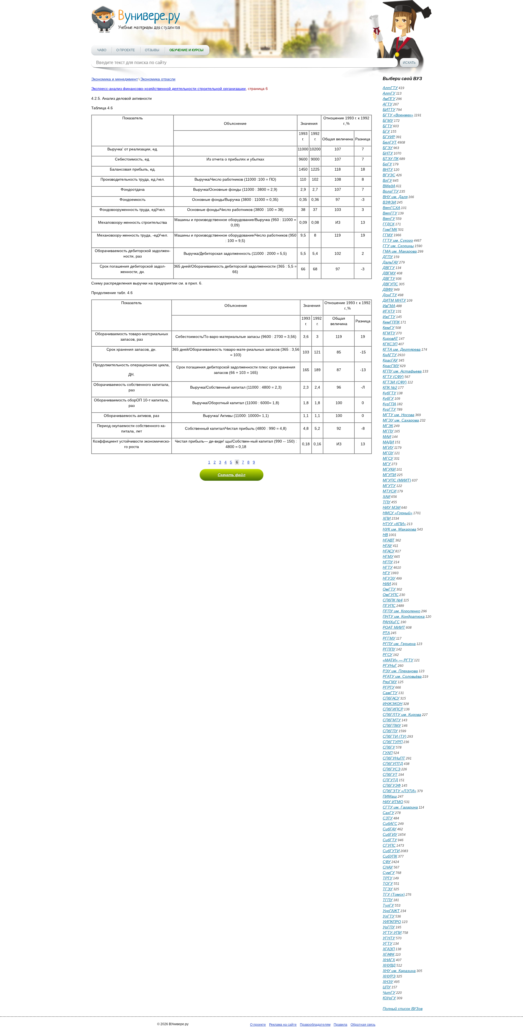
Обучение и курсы (186, 50)
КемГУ (388, 327)
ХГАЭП (389, 949)
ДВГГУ (389, 267)
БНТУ (388, 153)
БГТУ (387, 126)
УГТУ (387, 943)
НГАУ (387, 545)
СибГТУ (390, 840)
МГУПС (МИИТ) (397, 480)
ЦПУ (387, 987)
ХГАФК (388, 954)
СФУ (387, 862)
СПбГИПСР (393, 709)
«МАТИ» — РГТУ (398, 660)
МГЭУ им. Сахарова (401, 420)
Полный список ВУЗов (402, 1008)
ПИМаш (390, 796)
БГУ (386, 131)
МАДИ (388, 442)
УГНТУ (389, 938)
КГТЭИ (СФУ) (395, 382)
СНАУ (388, 867)
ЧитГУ (389, 992)
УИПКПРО (392, 921)
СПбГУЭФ (392, 785)
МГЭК (388, 425)
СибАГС (390, 823)
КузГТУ (389, 409)
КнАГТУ (390, 355)
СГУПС (389, 845)
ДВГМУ (389, 273)
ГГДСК (388, 224)
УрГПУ (389, 927)
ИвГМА (389, 306)
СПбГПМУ (392, 725)
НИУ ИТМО (393, 802)
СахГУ (388, 812)
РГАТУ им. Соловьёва (402, 676)
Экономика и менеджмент (114, 79)
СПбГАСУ (391, 698)
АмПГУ (389, 98)
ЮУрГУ (389, 998)
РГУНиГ (390, 665)
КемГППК (391, 322)
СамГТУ (390, 693)
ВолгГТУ (391, 191)
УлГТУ (388, 916)
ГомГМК (390, 229)
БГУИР (389, 137)
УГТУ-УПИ (392, 932)
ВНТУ (388, 169)
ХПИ (387, 518)
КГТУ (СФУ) (393, 376)
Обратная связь (363, 1025)
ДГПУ (388, 257)
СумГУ (389, 872)
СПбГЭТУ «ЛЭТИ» (399, 791)
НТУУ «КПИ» (394, 524)
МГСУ (388, 458)
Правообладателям (315, 1025)
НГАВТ (388, 540)
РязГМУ (390, 682)
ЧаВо (101, 50)
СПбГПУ (390, 731)
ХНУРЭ (389, 976)
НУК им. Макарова (399, 529)
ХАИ (386, 496)
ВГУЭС (389, 175)
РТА (386, 633)
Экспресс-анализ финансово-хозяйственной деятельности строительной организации (168, 88)
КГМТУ (389, 333)
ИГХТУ (389, 311)
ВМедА (389, 186)
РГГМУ (389, 638)
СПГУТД (390, 780)
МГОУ (388, 453)
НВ (385, 534)
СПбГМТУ (392, 720)
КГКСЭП (390, 344)
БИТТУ (389, 109)
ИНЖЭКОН (392, 703)
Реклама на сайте (283, 1025)
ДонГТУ (390, 295)
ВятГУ (389, 218)
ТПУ (386, 502)
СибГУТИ (391, 851)
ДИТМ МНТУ (394, 300)
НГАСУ (388, 551)
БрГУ (387, 164)
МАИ (387, 436)
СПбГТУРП (393, 742)
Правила (340, 1025)
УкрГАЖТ (391, 911)
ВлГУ (387, 180)
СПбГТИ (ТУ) (394, 736)
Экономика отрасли (157, 79)
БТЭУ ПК (391, 158)
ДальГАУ (390, 262)
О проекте (125, 50)
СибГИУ (390, 834)
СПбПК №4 (393, 600)
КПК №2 (390, 387)
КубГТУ (389, 393)
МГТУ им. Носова (398, 415)
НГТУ (388, 567)
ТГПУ (388, 900)
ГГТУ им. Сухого (398, 240)
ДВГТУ (389, 278)
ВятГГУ (390, 213)
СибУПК (390, 856)
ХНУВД (389, 965)
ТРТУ (387, 878)
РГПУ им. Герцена (399, 643)
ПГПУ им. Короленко (401, 611)
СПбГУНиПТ (394, 758)
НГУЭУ (389, 578)
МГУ (387, 464)
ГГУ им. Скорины (398, 246)
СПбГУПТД (393, 763)
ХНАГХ (389, 960)
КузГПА (389, 404)
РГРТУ (388, 687)
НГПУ (388, 562)
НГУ (386, 573)
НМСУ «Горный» (397, 513)
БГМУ (388, 120)
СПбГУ (389, 747)
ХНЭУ (388, 981)
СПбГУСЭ (391, 769)
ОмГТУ (389, 589)
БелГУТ (390, 142)
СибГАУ (389, 829)
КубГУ (388, 398)
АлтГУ (389, 93)
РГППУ (389, 649)
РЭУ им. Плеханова (400, 671)
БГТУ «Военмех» (398, 115)
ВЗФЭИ (389, 202)
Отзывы (152, 50)
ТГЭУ (388, 889)
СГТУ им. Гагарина (400, 807)
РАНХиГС (391, 622)
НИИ (387, 584)
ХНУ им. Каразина (399, 971)
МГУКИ (389, 469)
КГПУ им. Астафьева (402, 371)
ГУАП (388, 752)
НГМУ (388, 556)
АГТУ (387, 104)
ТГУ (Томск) (394, 894)
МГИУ (388, 447)
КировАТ (390, 338)
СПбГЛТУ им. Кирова (402, 714)
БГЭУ (388, 148)
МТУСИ (389, 491)
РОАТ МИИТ (394, 627)
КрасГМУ (391, 366)
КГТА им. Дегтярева (402, 349)
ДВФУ (388, 289)
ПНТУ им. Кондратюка (404, 616)
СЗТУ (388, 818)
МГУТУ (389, 485)
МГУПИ (389, 475)
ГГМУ (388, 235)
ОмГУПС (391, 594)
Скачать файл (231, 475)
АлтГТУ (390, 88)
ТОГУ (388, 883)
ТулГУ (388, 905)
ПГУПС (389, 605)
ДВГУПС (390, 284)
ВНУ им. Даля (395, 197)
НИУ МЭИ (391, 507)
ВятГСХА (391, 207)
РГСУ (387, 654)
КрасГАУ (390, 360)
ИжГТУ (389, 316)
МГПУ (388, 431)
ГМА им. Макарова (400, 251)
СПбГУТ (390, 774)
